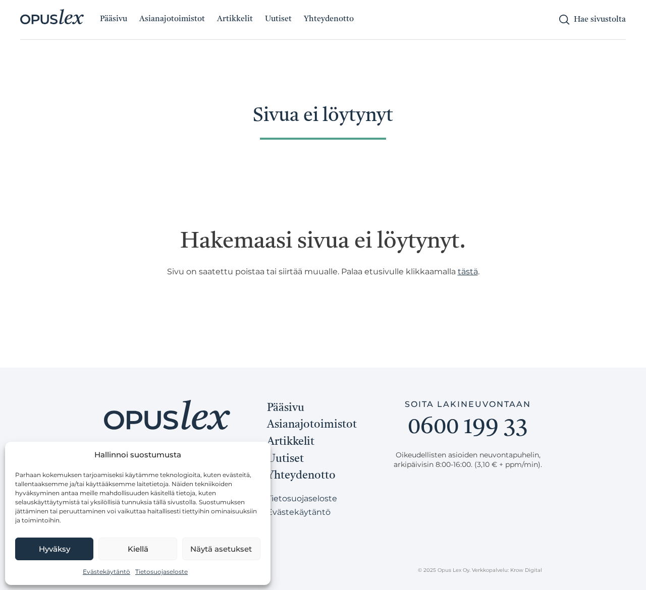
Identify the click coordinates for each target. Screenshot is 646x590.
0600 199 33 (468, 428)
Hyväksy (54, 549)
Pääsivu (113, 19)
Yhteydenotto (329, 19)
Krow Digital (526, 570)
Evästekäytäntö (106, 571)
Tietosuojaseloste (161, 571)
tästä (468, 271)
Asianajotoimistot (172, 19)
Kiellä (138, 549)
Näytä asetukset (221, 549)
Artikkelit (235, 19)
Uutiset (278, 19)
